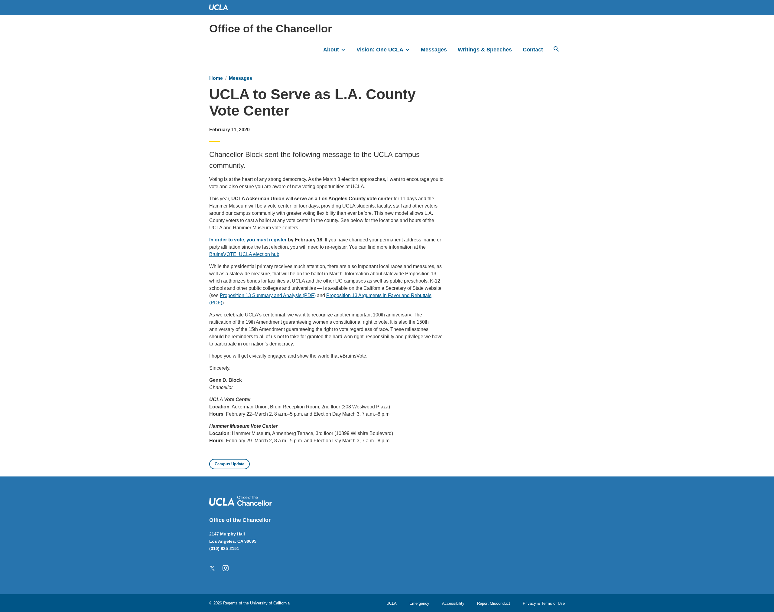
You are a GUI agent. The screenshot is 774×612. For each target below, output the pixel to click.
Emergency (419, 603)
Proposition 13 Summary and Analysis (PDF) (268, 295)
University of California (270, 603)
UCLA (391, 603)
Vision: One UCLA (379, 50)
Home (216, 78)
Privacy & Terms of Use (544, 603)
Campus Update (229, 464)
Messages (434, 50)
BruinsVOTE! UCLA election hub (244, 254)
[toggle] (345, 49)
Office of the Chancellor (270, 28)
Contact (533, 50)
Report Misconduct (493, 603)
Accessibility (453, 603)
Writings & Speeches (485, 50)
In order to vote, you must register (248, 239)
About (331, 50)
